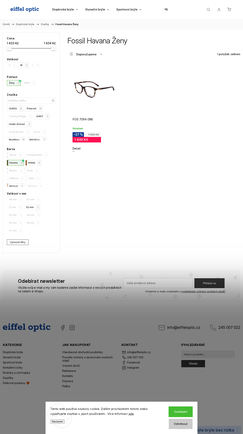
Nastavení (57, 421)
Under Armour (19, 124)
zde (131, 414)
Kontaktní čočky (13, 367)
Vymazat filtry (17, 242)
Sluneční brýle (12, 357)
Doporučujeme (86, 54)
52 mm (32, 207)
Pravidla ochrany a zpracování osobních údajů (87, 359)
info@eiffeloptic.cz (183, 327)
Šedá (32, 170)
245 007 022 (229, 327)
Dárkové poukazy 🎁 (16, 383)
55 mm (15, 222)
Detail (76, 148)
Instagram (72, 328)
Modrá (15, 170)
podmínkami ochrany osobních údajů (203, 291)
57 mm (15, 230)
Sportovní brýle (12, 362)
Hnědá (34, 162)
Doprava (67, 381)
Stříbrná (16, 178)
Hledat (193, 363)
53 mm (15, 215)
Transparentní (36, 154)
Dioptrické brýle (13, 352)
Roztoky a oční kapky (16, 372)
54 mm (33, 215)
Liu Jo (39, 131)
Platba (66, 386)
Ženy (14, 82)
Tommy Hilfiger (20, 116)
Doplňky (8, 377)
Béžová (15, 186)
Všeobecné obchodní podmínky (82, 352)
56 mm (33, 222)
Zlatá (33, 178)
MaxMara (16, 139)
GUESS (15, 108)
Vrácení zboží (71, 365)
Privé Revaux (18, 131)
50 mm (33, 199)
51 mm (15, 207)
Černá (15, 154)
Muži (29, 82)
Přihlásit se (209, 283)
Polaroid (34, 108)
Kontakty (67, 376)
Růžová (34, 186)
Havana (15, 162)
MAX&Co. (37, 139)
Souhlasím (180, 411)
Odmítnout (180, 424)
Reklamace (69, 370)
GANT (42, 116)
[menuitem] (65, 9)
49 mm (15, 199)
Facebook (62, 328)
